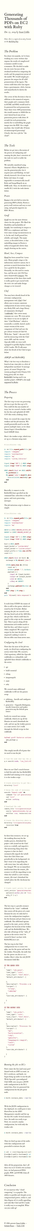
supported (8, 382)
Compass (20, 276)
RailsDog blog (13, 42)
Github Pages (9, 1226)
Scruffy (7, 227)
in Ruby (15, 382)
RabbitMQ (8, 377)
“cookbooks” (9, 313)
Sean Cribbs (24, 32)
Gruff (6, 220)
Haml (6, 257)
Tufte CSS (20, 1226)
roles (6, 949)
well (28, 380)
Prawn (6, 200)
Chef (20, 300)
